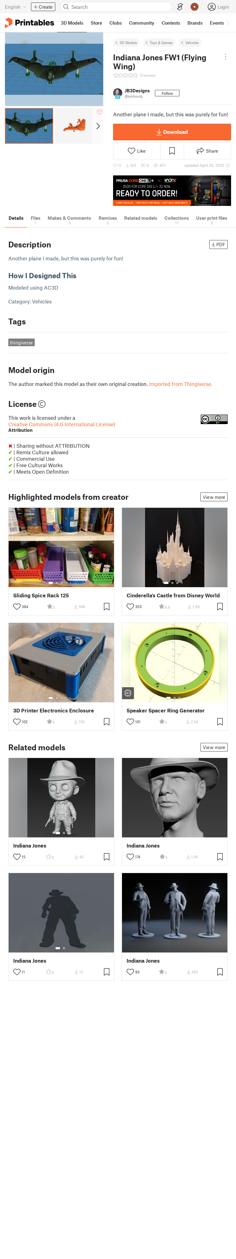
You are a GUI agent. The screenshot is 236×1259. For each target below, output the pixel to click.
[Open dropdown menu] (225, 56)
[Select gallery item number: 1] (50, 583)
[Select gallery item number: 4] (66, 583)
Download (175, 132)
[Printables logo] (29, 23)
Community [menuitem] (141, 23)
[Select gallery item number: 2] (57, 583)
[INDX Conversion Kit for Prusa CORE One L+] (172, 190)
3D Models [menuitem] (72, 23)
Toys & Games (161, 42)
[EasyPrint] (180, 7)
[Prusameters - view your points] (195, 7)
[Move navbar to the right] (227, 23)
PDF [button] (220, 244)
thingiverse (21, 342)
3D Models (128, 42)
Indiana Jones (29, 845)
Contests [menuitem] (171, 23)
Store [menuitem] (96, 23)
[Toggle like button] (17, 606)
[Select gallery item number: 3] (62, 583)
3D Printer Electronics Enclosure (53, 710)
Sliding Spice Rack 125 (41, 595)
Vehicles (192, 42)
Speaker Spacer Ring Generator (166, 710)
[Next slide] (97, 126)
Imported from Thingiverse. (180, 384)
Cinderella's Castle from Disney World (173, 595)
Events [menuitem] (217, 23)
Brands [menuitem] (195, 23)
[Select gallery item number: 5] (71, 583)
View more (214, 497)
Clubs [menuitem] (115, 23)
